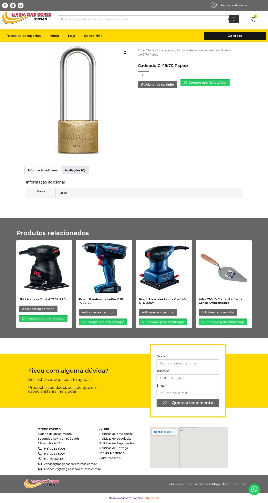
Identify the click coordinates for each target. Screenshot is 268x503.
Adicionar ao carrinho (157, 84)
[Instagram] (5, 5)
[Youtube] (21, 5)
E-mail (161, 385)
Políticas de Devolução (115, 438)
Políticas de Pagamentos (117, 443)
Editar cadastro (110, 458)
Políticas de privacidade (116, 434)
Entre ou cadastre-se (234, 5)
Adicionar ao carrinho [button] (38, 309)
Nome (161, 356)
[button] (125, 52)
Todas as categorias (23, 36)
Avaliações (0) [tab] (75, 170)
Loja (71, 36)
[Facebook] (13, 5)
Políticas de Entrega (113, 448)
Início (54, 36)
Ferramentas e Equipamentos (197, 50)
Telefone (163, 371)
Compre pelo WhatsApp (207, 82)
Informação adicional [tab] (43, 170)
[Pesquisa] (234, 19)
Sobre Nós (93, 36)
